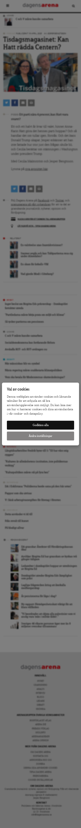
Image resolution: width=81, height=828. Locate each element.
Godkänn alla (41, 425)
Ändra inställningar (40, 436)
